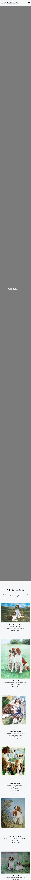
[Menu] (29, 2)
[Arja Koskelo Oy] (15, 3)
